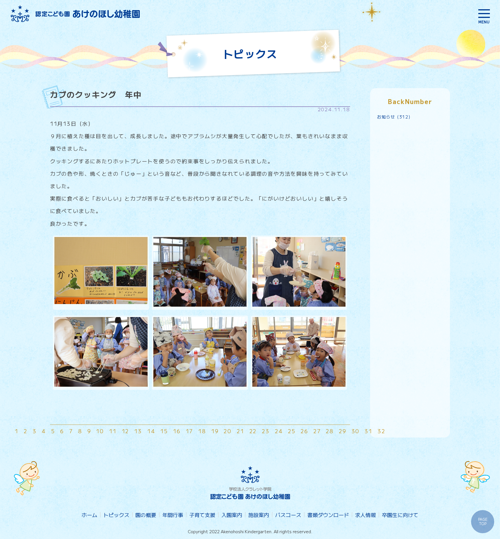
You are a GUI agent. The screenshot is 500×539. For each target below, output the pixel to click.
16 (177, 431)
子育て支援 (202, 514)
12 (125, 431)
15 (164, 431)
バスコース (288, 514)
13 (138, 431)
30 (356, 431)
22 (253, 431)
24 (279, 431)
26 (304, 431)
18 (202, 431)
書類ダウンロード (328, 514)
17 (189, 431)
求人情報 (365, 514)
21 (240, 431)
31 (368, 431)
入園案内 (231, 514)
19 (215, 431)
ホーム (89, 514)
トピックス (116, 514)
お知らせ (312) (394, 117)
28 (330, 431)
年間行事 (172, 514)
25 (291, 431)
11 (113, 431)
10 (100, 431)
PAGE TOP (483, 521)
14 (151, 431)
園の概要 (145, 514)
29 (342, 431)
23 (266, 431)
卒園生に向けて (400, 514)
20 (227, 431)
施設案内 (258, 514)
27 (317, 431)
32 (381, 431)
